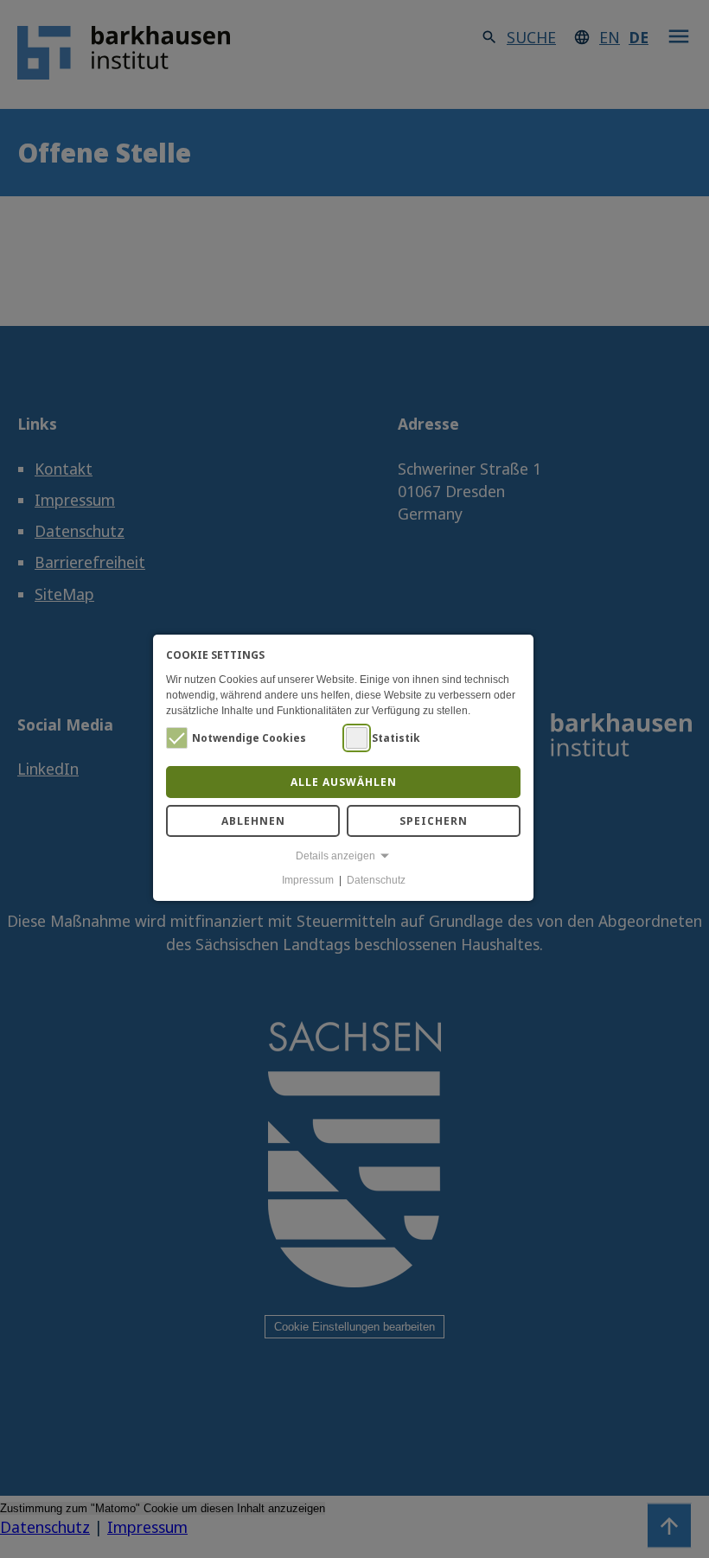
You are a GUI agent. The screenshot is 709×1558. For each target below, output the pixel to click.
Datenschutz (376, 880)
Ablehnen (253, 821)
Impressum (308, 880)
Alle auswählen (344, 782)
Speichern (433, 821)
